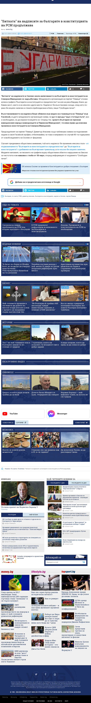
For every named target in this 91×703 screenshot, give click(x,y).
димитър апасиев (28, 196)
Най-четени (33, 515)
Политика (60, 33)
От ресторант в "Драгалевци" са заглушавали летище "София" (74, 523)
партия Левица (71, 196)
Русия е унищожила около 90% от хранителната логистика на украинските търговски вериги (20, 547)
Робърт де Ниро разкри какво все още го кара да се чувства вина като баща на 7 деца (45, 618)
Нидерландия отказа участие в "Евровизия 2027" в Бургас (74, 488)
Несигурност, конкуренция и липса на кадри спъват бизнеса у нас (15, 625)
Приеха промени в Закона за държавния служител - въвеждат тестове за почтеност (75, 497)
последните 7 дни (57, 483)
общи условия (28, 701)
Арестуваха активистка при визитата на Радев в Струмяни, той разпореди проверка (74, 267)
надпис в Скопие (59, 196)
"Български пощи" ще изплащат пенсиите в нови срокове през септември (75, 506)
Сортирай (19, 423)
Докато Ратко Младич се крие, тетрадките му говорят (45, 393)
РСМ (52, 33)
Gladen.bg (43, 697)
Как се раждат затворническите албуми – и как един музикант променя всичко (45, 604)
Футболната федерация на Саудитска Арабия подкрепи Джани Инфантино (76, 617)
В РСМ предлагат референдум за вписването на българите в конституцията (44, 228)
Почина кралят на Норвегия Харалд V (19, 507)
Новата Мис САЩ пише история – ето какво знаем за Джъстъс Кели (45, 644)
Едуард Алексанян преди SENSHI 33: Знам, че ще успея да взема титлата (75, 594)
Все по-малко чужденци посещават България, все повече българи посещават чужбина (74, 306)
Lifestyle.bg (23, 697)
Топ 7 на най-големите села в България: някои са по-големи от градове (16, 344)
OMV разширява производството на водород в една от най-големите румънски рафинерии (15, 610)
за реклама (40, 701)
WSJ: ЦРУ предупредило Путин (74, 531)
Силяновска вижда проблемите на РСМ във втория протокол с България (16, 227)
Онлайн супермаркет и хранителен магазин (30, 557)
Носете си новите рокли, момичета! (13, 451)
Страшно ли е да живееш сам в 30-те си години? (45, 451)
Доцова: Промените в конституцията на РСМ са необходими (73, 227)
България (8, 196)
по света (15, 196)
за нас (50, 701)
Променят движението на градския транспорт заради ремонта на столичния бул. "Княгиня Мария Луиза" (22, 529)
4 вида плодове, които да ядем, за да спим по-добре (73, 343)
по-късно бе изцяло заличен (71, 149)
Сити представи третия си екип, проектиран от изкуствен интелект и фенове (74, 631)
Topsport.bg (33, 697)
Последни (12, 515)
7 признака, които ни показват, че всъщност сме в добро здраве (45, 344)
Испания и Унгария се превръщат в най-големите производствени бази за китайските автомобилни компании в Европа (14, 640)
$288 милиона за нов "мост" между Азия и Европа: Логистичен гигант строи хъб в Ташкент (14, 656)
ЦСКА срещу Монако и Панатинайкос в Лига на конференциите (75, 604)
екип (66, 701)
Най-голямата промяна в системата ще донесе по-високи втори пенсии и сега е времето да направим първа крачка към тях (15, 307)
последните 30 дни (79, 483)
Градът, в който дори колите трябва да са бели (15, 393)
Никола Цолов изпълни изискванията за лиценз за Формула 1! (75, 646)
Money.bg (14, 697)
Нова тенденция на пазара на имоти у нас (74, 541)
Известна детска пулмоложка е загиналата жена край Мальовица (76, 514)
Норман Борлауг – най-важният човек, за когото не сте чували (74, 394)
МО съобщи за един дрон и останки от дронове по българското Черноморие (21, 520)
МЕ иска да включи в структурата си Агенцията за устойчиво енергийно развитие (21, 538)
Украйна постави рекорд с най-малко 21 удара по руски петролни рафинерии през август (45, 267)
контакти (58, 701)
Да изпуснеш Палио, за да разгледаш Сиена (73, 451)
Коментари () (83, 33)
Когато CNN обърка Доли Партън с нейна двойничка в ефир (44, 631)
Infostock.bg (53, 697)
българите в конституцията (44, 196)
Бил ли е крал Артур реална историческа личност (44, 593)
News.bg (5, 697)
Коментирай (80, 423)
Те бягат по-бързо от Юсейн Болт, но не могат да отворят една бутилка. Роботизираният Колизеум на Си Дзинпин (16, 268)
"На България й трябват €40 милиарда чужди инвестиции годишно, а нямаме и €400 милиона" (45, 306)
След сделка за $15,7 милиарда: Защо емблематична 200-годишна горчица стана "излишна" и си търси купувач (14, 596)
